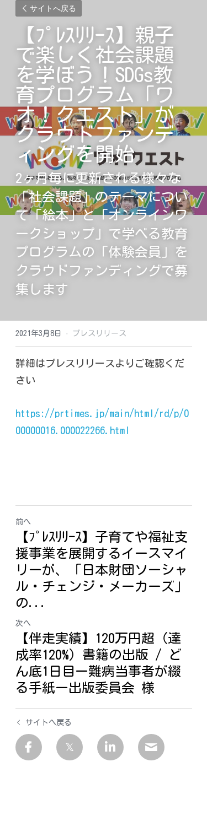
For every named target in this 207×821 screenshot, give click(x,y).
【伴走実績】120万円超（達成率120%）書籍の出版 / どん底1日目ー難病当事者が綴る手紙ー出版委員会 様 (98, 662)
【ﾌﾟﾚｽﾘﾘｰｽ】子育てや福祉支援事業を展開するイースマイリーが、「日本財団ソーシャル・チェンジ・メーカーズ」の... (101, 569)
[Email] (151, 747)
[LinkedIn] (110, 747)
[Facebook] (28, 747)
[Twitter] (69, 747)
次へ (23, 623)
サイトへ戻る (53, 8)
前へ (23, 522)
